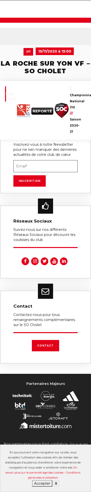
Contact (45, 345)
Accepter (42, 483)
